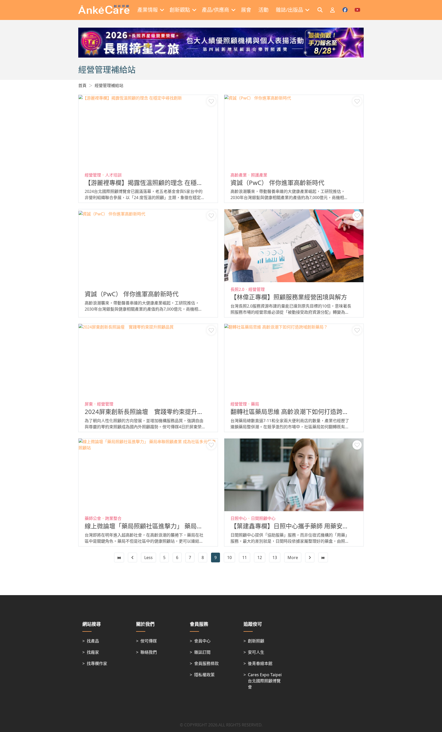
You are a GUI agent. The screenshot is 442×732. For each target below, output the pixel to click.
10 (229, 557)
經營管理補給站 (109, 85)
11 (244, 557)
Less (148, 557)
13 (274, 557)
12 (259, 557)
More (293, 557)
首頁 (82, 85)
